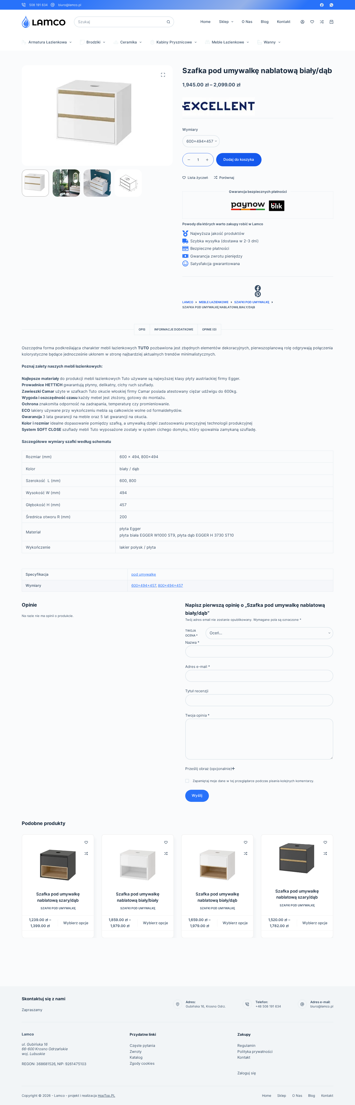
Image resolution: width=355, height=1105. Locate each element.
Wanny (270, 42)
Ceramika (128, 42)
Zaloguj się (246, 1073)
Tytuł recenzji (196, 691)
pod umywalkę (143, 574)
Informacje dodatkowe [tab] (173, 329)
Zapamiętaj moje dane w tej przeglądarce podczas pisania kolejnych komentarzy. (253, 781)
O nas (247, 21)
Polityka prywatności (255, 1051)
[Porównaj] (322, 22)
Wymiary (190, 129)
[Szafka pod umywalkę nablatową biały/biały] (137, 860)
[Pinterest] (257, 294)
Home (205, 21)
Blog (265, 21)
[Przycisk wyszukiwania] (168, 21)
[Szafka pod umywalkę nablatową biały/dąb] (217, 860)
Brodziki (93, 42)
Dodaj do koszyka (238, 159)
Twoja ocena (191, 633)
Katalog (136, 1057)
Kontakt (284, 21)
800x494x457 (170, 585)
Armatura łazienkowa (47, 42)
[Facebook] (322, 5)
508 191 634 (38, 5)
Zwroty (136, 1051)
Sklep (224, 21)
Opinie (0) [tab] (209, 329)
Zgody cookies (142, 1063)
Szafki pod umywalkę (58, 908)
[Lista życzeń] (312, 22)
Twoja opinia (197, 715)
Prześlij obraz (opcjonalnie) (208, 768)
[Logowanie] (302, 22)
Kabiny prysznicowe (174, 42)
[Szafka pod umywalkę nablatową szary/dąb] (58, 860)
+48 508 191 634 (268, 1006)
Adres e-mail (197, 666)
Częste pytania (142, 1045)
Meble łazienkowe (228, 42)
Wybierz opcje (75, 922)
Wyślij (197, 795)
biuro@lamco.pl (69, 5)
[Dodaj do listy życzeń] (86, 842)
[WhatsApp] (331, 5)
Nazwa (192, 642)
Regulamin (246, 1045)
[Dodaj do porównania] (86, 853)
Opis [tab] (142, 329)
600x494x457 (143, 585)
